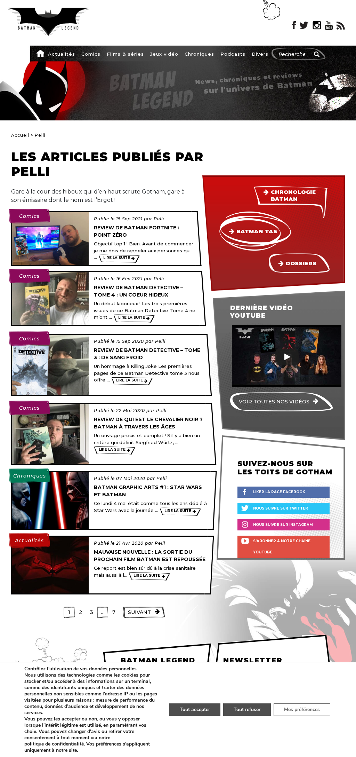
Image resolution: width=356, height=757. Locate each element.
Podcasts (232, 54)
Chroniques (199, 54)
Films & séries (125, 54)
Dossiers (301, 263)
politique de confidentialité (54, 744)
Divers (260, 54)
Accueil (40, 53)
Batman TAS (256, 231)
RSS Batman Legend (341, 25)
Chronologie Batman (293, 195)
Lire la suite (116, 257)
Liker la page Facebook (279, 492)
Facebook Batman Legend (294, 25)
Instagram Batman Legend (317, 25)
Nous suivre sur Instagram (283, 524)
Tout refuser (247, 709)
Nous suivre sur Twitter (280, 508)
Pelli (159, 218)
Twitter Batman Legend (304, 25)
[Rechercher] (316, 54)
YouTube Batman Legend (329, 25)
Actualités (61, 54)
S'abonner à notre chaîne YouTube (281, 546)
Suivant (139, 612)
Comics (90, 54)
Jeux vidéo (164, 54)
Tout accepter (195, 709)
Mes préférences (302, 709)
